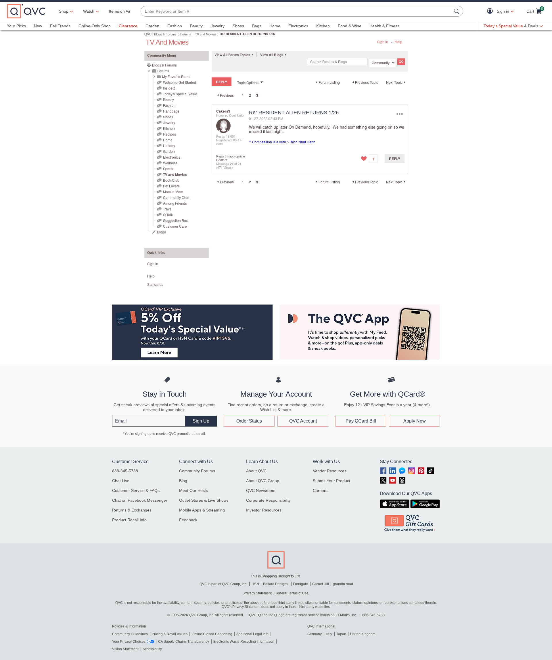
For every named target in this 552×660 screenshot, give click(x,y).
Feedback (188, 520)
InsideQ (169, 87)
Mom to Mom (173, 191)
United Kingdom (362, 634)
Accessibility (152, 649)
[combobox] (296, 11)
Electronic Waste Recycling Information (243, 642)
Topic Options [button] (247, 82)
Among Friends (175, 203)
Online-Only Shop (94, 26)
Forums (185, 34)
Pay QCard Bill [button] (361, 421)
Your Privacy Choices (128, 642)
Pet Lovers (171, 185)
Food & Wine (349, 26)
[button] (491, 11)
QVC (148, 33)
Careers (320, 490)
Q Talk (168, 214)
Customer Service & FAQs (136, 490)
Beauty (196, 26)
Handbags (171, 111)
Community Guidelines (130, 634)
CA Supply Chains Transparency (183, 642)
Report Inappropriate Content (230, 158)
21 (231, 163)
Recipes (169, 134)
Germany (314, 634)
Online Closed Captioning (212, 634)
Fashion (174, 26)
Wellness (170, 162)
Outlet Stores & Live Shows (204, 500)
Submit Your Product (331, 480)
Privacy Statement (258, 593)
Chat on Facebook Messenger (139, 500)
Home (274, 26)
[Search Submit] (457, 11)
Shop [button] (63, 11)
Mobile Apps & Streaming (202, 510)
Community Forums (197, 471)
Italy (329, 634)
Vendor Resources (329, 471)
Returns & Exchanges (132, 510)
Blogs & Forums (165, 34)
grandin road (343, 584)
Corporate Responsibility (268, 500)
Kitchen (323, 26)
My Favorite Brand (176, 76)
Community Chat (176, 197)
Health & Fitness (384, 26)
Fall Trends (60, 26)
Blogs (161, 231)
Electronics (298, 26)
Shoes (238, 26)
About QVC (256, 471)
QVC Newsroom (260, 490)
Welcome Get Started (179, 82)
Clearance (128, 26)
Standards (155, 284)
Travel (167, 208)
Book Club (171, 180)
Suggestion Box (175, 220)
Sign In (382, 41)
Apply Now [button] (414, 421)
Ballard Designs (276, 584)
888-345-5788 (125, 471)
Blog (183, 480)
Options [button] (399, 114)
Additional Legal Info (252, 634)
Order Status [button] (249, 421)
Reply (394, 158)
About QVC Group (262, 480)
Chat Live (120, 480)
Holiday (169, 145)
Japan (341, 634)
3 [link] (257, 95)
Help (398, 41)
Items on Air (120, 11)
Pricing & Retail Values (169, 634)
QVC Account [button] (303, 421)
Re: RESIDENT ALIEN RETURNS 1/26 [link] (247, 34)
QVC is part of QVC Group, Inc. (223, 584)
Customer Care (175, 226)
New (38, 26)
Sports (168, 168)
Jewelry (218, 26)
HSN (255, 584)
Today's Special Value (180, 93)
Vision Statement (125, 649)
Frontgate (300, 584)
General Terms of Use (291, 593)
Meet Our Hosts (193, 490)
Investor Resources (263, 510)
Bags (256, 26)
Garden (152, 26)
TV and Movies (205, 34)
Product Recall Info (129, 520)
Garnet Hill (320, 584)
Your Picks (16, 26)
